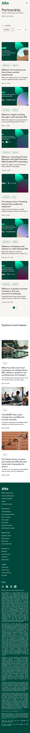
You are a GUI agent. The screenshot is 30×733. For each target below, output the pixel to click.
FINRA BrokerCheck (10, 718)
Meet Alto (4, 551)
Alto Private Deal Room (8, 514)
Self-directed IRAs (7, 544)
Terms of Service (6, 572)
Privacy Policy (5, 570)
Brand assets (5, 559)
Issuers (4, 501)
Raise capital (5, 520)
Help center (5, 541)
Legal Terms (5, 567)
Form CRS (4, 575)
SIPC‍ (23, 711)
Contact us (5, 557)
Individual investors (7, 504)
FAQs (4, 582)
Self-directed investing (8, 528)
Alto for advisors (6, 517)
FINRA (20, 711)
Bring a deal (5, 522)
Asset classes (5, 538)
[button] (26, 3)
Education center (6, 535)
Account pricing (6, 554)
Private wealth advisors (8, 496)
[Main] (5, 3)
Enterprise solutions (7, 525)
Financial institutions (7, 498)
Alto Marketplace (6, 511)
